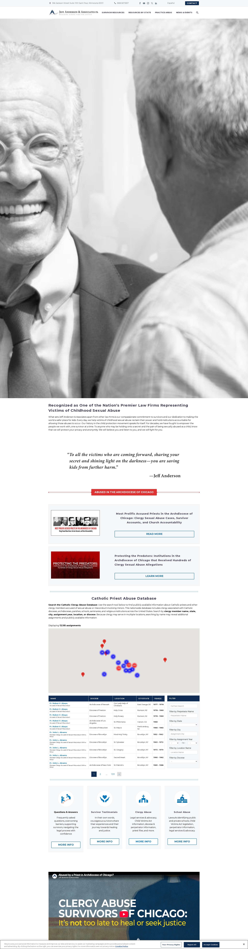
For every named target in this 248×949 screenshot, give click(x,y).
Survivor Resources (113, 12)
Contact (192, 3)
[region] (124, 944)
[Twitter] (152, 3)
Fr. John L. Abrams (58, 732)
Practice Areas (163, 12)
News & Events (184, 12)
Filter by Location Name (180, 748)
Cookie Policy (121, 946)
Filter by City (175, 730)
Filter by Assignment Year (180, 739)
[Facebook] (140, 3)
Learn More (154, 576)
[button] (102, 646)
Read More (154, 534)
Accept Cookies (211, 945)
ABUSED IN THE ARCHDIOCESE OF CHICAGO (124, 492)
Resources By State (140, 12)
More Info (66, 844)
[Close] (244, 944)
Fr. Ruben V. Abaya (58, 703)
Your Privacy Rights (171, 945)
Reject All (192, 945)
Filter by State (175, 721)
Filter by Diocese (176, 758)
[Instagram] (148, 3)
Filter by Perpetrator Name (181, 712)
